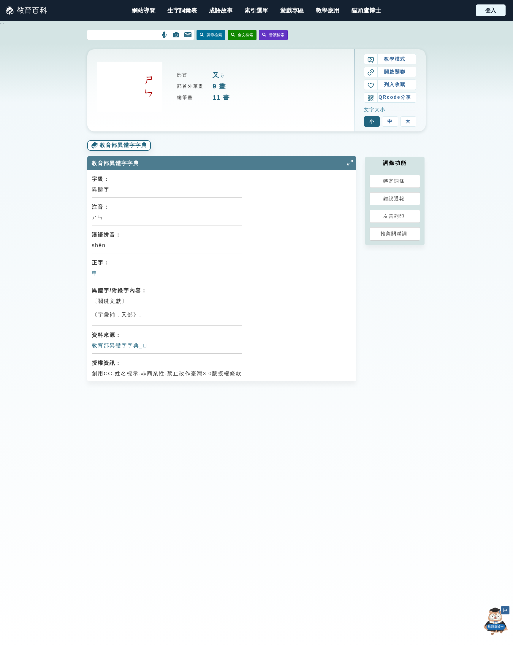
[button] (256, 10)
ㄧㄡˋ (222, 75)
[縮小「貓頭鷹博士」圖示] (505, 610)
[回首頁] (26, 10)
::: (2, 10)
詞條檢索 (214, 35)
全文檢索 (245, 35)
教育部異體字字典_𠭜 (120, 346)
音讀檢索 (276, 35)
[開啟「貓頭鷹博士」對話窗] (496, 621)
